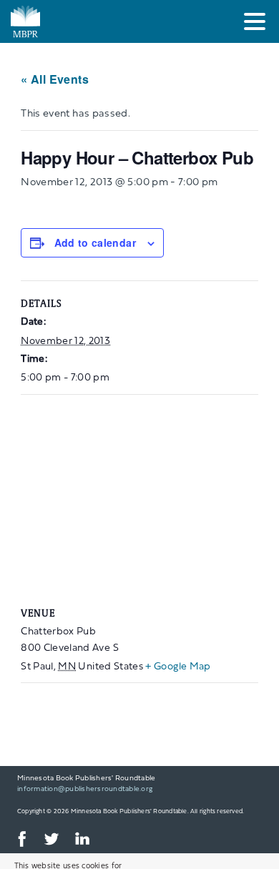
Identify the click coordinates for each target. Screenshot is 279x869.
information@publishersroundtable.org (84, 789)
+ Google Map (177, 667)
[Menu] (258, 24)
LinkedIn (81, 839)
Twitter (50, 839)
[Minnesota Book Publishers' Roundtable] (96, 22)
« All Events (55, 79)
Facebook (20, 839)
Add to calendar (95, 242)
